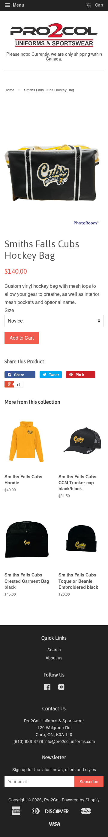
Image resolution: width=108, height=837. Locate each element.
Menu (18, 5)
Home (9, 89)
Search (54, 650)
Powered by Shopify (81, 800)
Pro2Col (51, 800)
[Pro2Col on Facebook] (47, 688)
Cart (99, 5)
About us (54, 658)
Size (9, 310)
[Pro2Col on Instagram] (61, 688)
